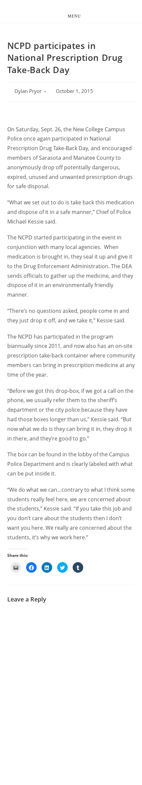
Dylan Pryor (28, 91)
